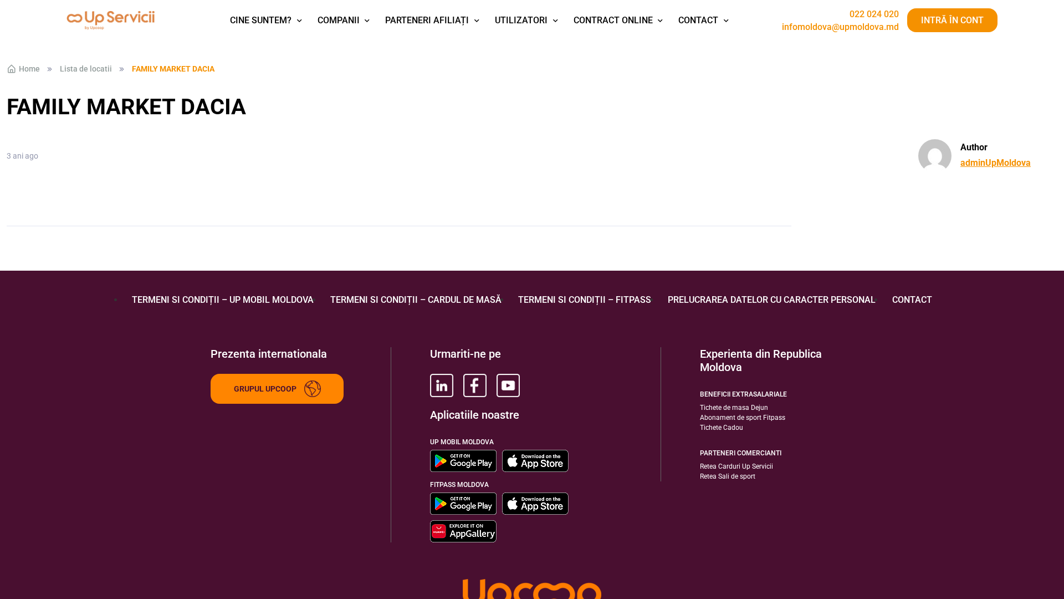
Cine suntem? (260, 20)
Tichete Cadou (721, 428)
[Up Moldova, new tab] (475, 385)
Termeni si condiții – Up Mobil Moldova (223, 300)
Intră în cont (952, 20)
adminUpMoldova (995, 163)
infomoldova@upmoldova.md (840, 27)
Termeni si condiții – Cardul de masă (416, 300)
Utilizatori (521, 20)
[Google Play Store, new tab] (463, 461)
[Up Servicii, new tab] (441, 385)
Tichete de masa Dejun (734, 408)
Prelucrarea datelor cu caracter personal (772, 300)
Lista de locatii (86, 68)
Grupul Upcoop (265, 388)
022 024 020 (874, 14)
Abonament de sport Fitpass (742, 418)
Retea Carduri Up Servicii (736, 466)
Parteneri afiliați (427, 20)
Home (29, 68)
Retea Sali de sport (727, 476)
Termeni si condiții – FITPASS (584, 300)
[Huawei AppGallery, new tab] (463, 531)
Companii (339, 20)
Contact (698, 20)
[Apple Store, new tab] (535, 461)
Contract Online (613, 20)
